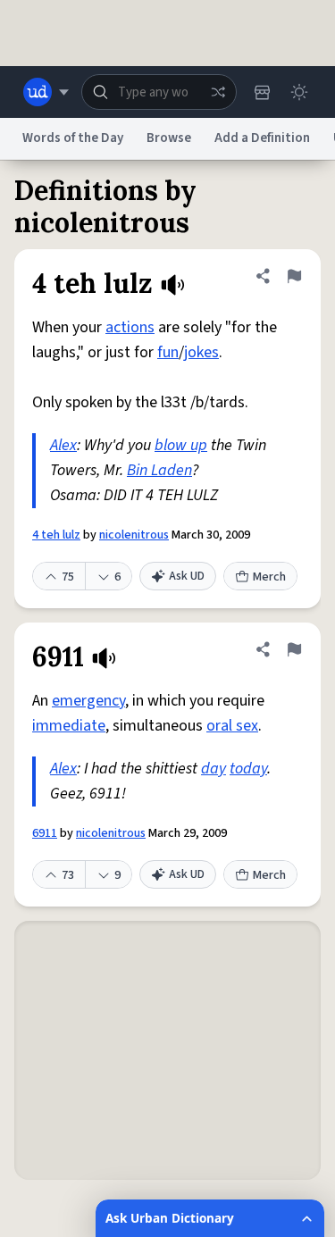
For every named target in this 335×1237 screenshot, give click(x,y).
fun (168, 352)
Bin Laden (159, 470)
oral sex (232, 726)
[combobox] (159, 92)
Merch (269, 577)
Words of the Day (72, 138)
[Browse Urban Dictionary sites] (46, 92)
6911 (44, 833)
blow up (181, 445)
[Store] (262, 92)
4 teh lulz (56, 535)
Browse (169, 138)
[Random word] (218, 92)
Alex (63, 445)
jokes (201, 352)
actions (130, 327)
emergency (88, 701)
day (213, 768)
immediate (68, 726)
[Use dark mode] (299, 92)
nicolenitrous (134, 535)
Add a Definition (262, 138)
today (248, 768)
